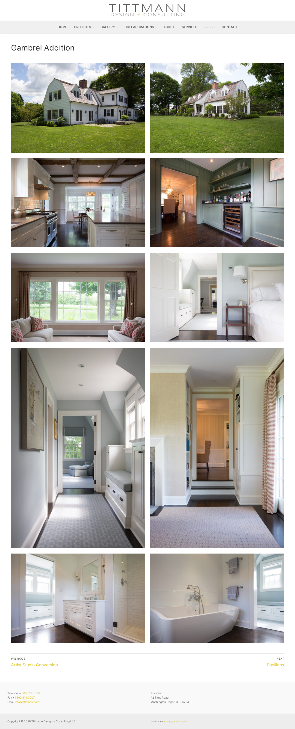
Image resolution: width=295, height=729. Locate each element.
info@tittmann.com (27, 702)
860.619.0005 (31, 693)
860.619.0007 (26, 697)
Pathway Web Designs (175, 721)
